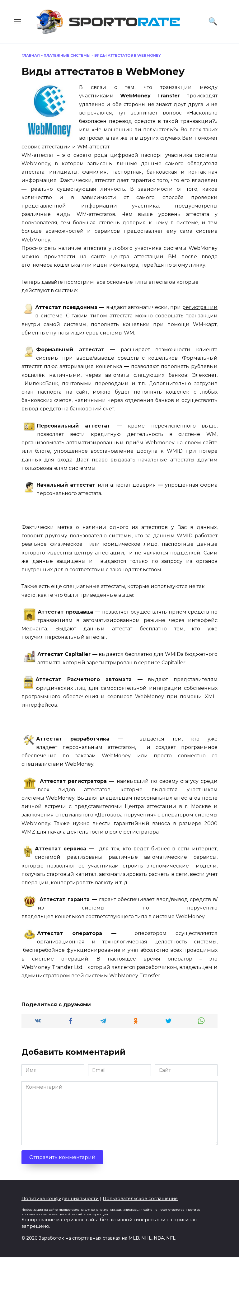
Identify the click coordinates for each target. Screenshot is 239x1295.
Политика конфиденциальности (60, 1198)
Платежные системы (67, 55)
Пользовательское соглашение (140, 1198)
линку (197, 265)
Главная (30, 55)
